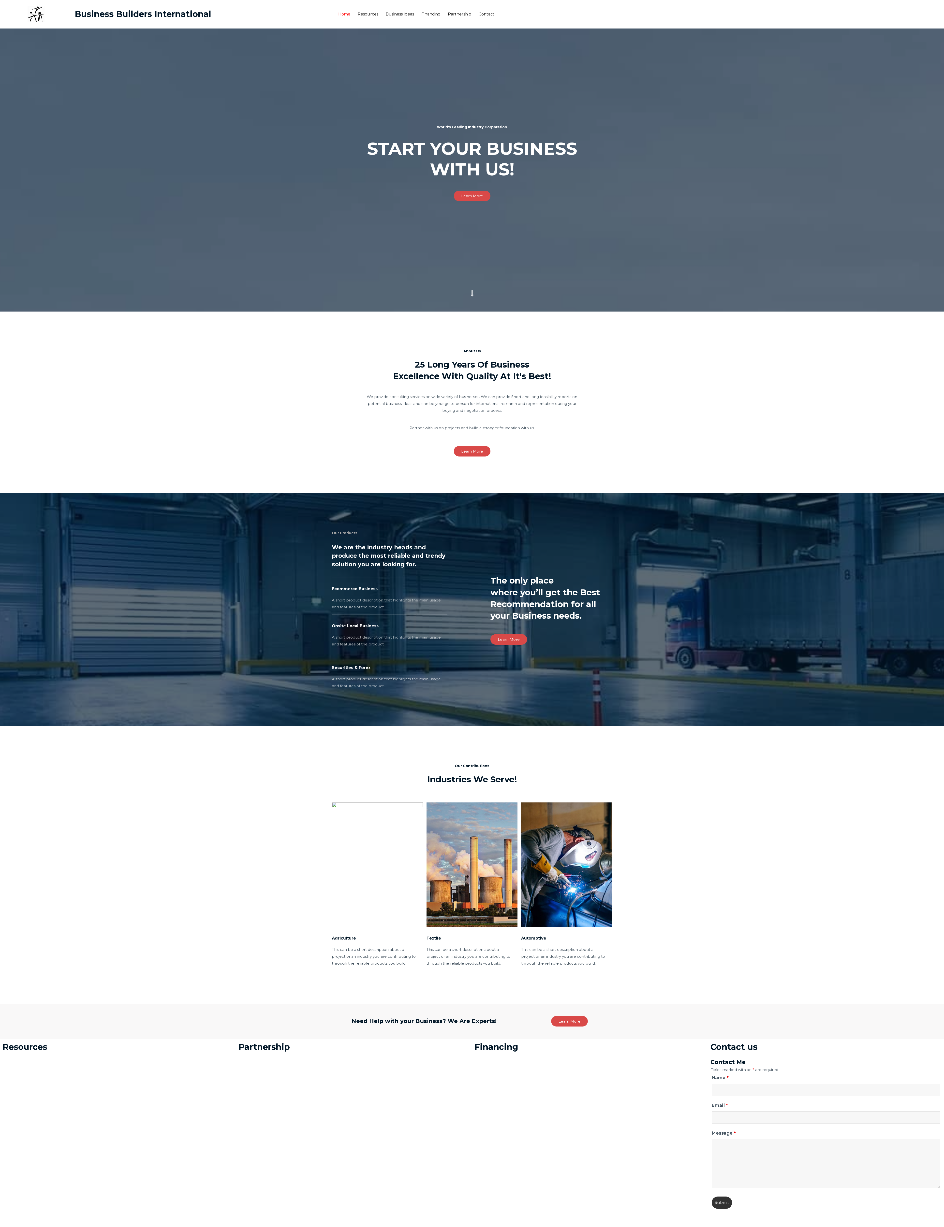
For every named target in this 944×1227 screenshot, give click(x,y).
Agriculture (344, 938)
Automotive (533, 938)
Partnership (459, 14)
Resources (368, 14)
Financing (431, 14)
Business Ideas (400, 14)
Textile (434, 938)
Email (720, 1105)
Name (720, 1077)
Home (344, 14)
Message (724, 1133)
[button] (472, 196)
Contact (486, 14)
